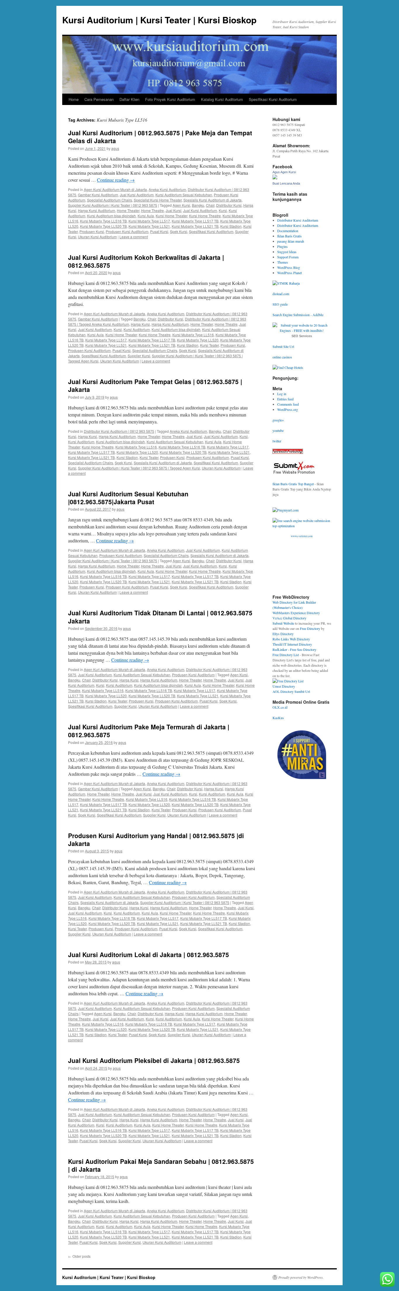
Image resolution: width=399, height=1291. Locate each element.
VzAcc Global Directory (289, 618)
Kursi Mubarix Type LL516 (193, 334)
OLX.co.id (280, 707)
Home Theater (128, 210)
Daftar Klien (129, 99)
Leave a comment (133, 236)
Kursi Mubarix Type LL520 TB (103, 226)
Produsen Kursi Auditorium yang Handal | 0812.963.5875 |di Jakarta (156, 839)
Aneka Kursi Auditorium (167, 189)
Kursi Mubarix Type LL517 (149, 220)
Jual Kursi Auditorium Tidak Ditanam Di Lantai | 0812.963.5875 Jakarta (160, 616)
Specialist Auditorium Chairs (109, 199)
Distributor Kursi (229, 205)
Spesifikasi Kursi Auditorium (273, 99)
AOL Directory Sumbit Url (291, 691)
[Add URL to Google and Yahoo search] (302, 525)
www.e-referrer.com (302, 536)
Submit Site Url (283, 346)
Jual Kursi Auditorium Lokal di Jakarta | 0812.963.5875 (148, 954)
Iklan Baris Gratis (289, 236)
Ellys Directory (283, 633)
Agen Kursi (181, 205)
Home (74, 99)
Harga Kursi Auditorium (96, 210)
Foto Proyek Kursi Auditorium (170, 99)
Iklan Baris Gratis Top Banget (293, 483)
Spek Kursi (178, 231)
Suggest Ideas (286, 251)
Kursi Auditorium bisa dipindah (111, 215)
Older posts (79, 1256)
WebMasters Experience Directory (296, 612)
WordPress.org (287, 409)
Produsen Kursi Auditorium (127, 231)
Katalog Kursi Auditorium (222, 99)
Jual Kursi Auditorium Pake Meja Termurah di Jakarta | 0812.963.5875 (148, 730)
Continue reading (116, 180)
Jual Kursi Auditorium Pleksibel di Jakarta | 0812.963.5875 (154, 1060)
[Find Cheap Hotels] (288, 367)
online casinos (282, 357)
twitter (277, 441)
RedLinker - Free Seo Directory (294, 649)
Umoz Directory (284, 686)
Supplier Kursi (139, 355)
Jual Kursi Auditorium (137, 194)
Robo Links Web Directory (291, 639)
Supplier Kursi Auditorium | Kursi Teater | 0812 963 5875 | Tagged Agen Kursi (139, 467)
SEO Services (302, 336)
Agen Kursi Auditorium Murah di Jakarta (115, 189)
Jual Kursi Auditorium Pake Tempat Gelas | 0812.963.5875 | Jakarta (155, 385)
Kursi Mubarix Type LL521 (149, 226)
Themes (282, 262)
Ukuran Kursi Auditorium (97, 236)
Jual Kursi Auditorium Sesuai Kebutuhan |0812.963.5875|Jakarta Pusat (128, 497)
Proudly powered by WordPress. (301, 1277)
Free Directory (310, 628)
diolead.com (281, 293)
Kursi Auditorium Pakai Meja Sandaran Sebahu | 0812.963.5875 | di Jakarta (161, 1165)
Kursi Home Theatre (205, 215)
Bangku (198, 205)
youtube (278, 430)
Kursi (223, 210)
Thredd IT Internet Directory (292, 644)
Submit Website (283, 623)
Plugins (282, 246)
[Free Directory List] (288, 681)
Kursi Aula (146, 215)
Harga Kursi (140, 324)
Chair (210, 205)
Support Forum (288, 257)
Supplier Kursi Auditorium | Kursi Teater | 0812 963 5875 (112, 205)
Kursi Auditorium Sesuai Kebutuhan (183, 194)
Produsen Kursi (91, 231)
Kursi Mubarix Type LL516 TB (103, 220)
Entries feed (285, 399)
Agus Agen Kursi (284, 172)
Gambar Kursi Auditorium (98, 194)
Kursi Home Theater (171, 215)
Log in (281, 393)
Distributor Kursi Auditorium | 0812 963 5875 (119, 431)
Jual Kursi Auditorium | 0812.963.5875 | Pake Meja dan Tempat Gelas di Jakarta (160, 136)
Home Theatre (152, 210)
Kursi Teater (209, 345)
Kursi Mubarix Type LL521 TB (195, 226)
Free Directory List (286, 654)
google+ (278, 420)
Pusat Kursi (159, 231)
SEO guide (280, 304)
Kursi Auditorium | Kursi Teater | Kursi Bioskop (159, 19)
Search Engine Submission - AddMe (298, 314)
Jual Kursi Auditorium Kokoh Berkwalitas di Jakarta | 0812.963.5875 (146, 261)
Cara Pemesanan (99, 99)
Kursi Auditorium (137, 329)
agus (115, 148)
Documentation (287, 230)
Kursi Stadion (231, 226)
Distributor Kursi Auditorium (297, 220)
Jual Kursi (173, 210)
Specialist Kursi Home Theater (158, 199)
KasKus (278, 717)
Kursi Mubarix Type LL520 (197, 339)
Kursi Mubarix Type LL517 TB (195, 220)
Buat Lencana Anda (286, 183)
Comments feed (288, 404)
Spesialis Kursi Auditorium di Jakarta (212, 199)
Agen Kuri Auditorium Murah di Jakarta (114, 313)
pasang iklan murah (290, 241)
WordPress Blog (288, 267)
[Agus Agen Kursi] (275, 178)
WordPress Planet (289, 272)
